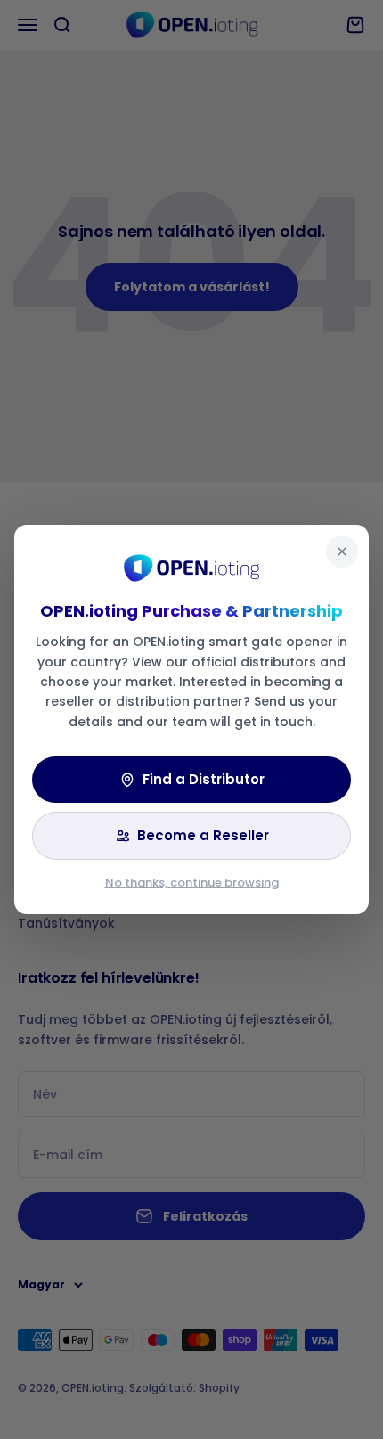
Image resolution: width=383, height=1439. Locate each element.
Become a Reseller (203, 835)
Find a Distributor (204, 779)
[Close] (342, 552)
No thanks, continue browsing (192, 882)
